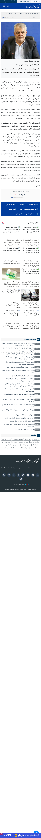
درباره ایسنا (14, 468)
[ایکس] (13, 475)
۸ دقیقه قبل (37, 379)
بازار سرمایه (12, 209)
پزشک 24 (14, 442)
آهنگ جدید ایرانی (34, 442)
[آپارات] (20, 479)
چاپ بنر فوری (35, 439)
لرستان (36, 13)
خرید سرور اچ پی (6, 442)
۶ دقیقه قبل (37, 370)
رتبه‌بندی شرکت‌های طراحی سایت (10, 445)
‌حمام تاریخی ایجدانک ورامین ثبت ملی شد (22, 415)
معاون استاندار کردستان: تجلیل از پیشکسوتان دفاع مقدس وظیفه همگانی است (19, 363)
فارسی (28, 2)
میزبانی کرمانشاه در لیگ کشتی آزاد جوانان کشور (20, 367)
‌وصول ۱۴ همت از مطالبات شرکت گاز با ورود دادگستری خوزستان (18, 400)
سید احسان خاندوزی (30, 214)
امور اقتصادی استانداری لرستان (28, 209)
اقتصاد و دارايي (10, 205)
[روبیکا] (37, 475)
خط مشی (21, 468)
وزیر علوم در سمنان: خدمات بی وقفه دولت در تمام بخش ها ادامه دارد (18, 411)
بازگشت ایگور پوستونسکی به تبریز (24, 429)
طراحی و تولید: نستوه (20, 485)
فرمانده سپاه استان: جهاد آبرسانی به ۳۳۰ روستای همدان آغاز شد (18, 406)
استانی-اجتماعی (31, 205)
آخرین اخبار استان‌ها (30, 339)
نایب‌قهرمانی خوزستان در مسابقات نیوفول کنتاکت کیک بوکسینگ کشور (18, 390)
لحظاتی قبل (37, 343)
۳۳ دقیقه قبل (37, 424)
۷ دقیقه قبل (37, 375)
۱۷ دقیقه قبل (37, 394)
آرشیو (28, 468)
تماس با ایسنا (5, 468)
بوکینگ (35, 448)
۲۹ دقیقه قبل (37, 415)
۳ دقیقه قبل (37, 354)
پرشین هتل (24, 448)
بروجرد (21, 205)
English (20, 2)
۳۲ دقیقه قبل (37, 421)
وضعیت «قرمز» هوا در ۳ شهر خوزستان (23, 376)
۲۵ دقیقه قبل (37, 410)
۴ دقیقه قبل (37, 362)
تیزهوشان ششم (26, 445)
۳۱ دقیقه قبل (37, 418)
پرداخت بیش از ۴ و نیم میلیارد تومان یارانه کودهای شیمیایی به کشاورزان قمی (19, 380)
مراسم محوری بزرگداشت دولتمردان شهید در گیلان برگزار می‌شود (18, 371)
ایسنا (32, 6)
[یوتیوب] (18, 475)
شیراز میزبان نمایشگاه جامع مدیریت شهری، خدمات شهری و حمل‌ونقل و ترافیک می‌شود (19, 358)
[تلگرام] (23, 475)
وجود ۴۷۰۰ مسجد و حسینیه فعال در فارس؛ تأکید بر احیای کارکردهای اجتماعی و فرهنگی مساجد (19, 385)
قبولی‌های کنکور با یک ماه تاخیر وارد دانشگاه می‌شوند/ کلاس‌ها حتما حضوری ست (18, 350)
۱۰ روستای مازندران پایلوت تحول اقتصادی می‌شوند (19, 418)
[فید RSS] (4, 475)
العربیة (24, 2)
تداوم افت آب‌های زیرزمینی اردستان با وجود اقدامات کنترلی (19, 395)
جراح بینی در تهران (6, 439)
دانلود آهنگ (36, 445)
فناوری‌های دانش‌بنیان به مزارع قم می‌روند (22, 421)
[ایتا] (32, 475)
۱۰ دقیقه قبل (37, 384)
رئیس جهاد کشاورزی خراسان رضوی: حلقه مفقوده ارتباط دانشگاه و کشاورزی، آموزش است (18, 344)
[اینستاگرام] (8, 475)
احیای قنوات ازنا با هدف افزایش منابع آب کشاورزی (19, 354)
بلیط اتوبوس (28, 439)
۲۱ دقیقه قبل (37, 405)
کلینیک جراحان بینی (9, 448)
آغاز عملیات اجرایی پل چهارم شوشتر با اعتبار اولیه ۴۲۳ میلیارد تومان (19, 425)
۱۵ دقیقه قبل (37, 389)
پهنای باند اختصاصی (18, 439)
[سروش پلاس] (27, 475)
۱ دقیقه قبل (37, 349)
